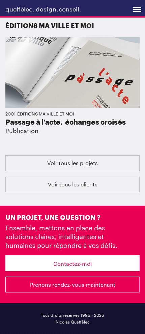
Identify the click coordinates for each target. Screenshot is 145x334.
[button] (137, 8)
